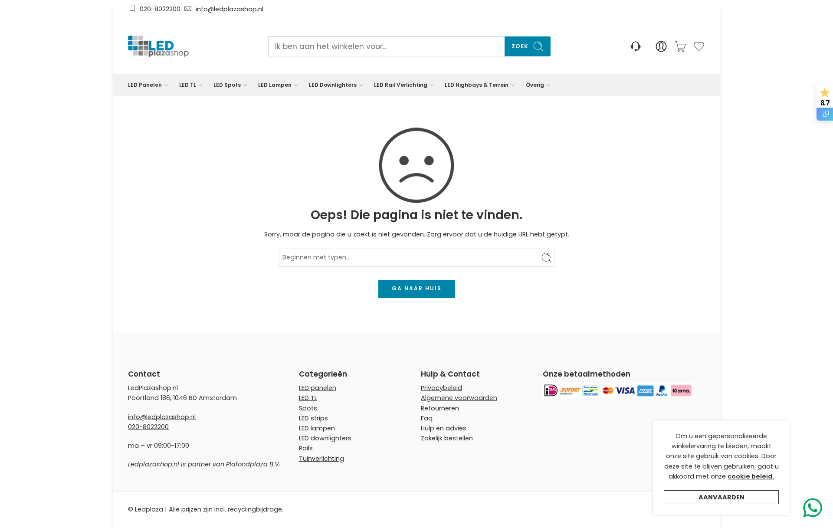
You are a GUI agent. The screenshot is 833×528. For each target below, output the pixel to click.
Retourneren (440, 408)
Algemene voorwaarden (459, 398)
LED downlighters (325, 438)
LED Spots (227, 85)
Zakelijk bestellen (447, 438)
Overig (535, 85)
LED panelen (317, 388)
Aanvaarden (721, 497)
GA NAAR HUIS (417, 288)
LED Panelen (145, 85)
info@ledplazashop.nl (227, 9)
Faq (427, 418)
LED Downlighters (333, 85)
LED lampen (317, 428)
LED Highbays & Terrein (476, 85)
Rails (306, 448)
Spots (308, 408)
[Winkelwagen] (680, 46)
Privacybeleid (441, 388)
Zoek (520, 46)
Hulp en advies (443, 428)
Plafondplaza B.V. (253, 464)
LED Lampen (275, 85)
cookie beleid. (751, 476)
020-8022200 (160, 9)
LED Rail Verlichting (400, 85)
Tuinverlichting (321, 458)
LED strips (313, 418)
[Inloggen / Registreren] (661, 46)
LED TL (187, 85)
